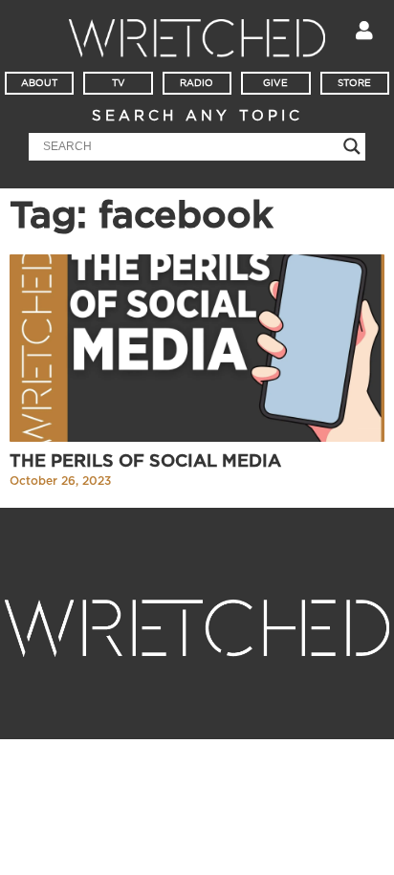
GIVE (275, 83)
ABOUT (39, 83)
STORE (354, 83)
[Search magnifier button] (352, 146)
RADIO (196, 83)
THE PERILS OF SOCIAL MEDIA (145, 461)
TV (118, 83)
